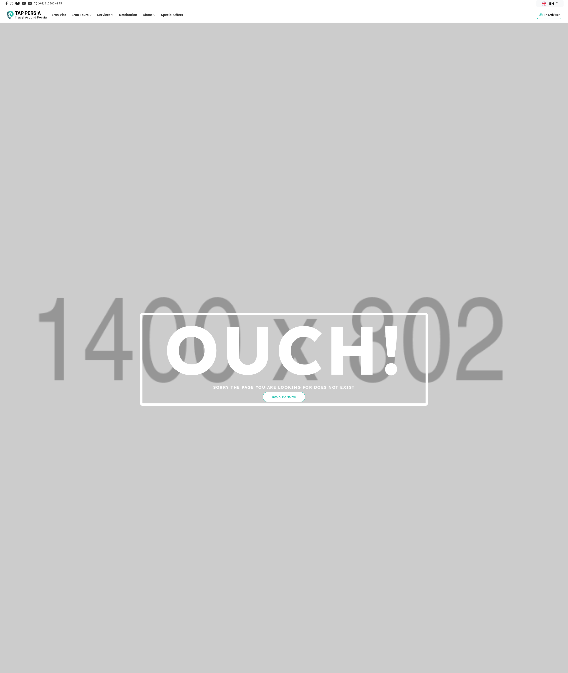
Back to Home (284, 397)
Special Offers (172, 15)
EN (551, 3)
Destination (128, 15)
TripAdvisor (552, 14)
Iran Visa (59, 15)
